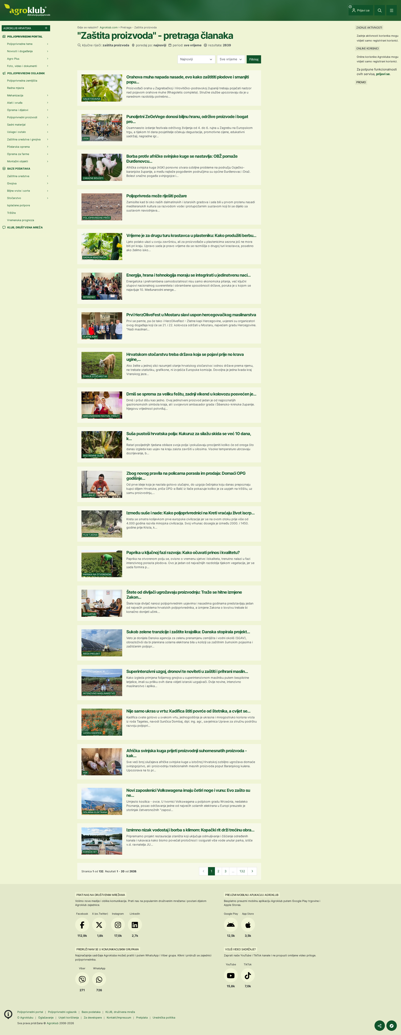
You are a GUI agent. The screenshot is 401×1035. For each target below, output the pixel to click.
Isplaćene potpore (18, 205)
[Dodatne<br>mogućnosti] (391, 1025)
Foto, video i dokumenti (22, 66)
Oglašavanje (45, 1017)
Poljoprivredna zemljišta (22, 80)
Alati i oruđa (14, 102)
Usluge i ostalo (16, 131)
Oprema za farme (18, 154)
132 (242, 871)
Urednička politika (164, 1017)
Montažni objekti (17, 161)
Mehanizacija (15, 95)
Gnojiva (11, 183)
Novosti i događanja (20, 51)
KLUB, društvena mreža (25, 227)
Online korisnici (367, 48)
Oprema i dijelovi (17, 110)
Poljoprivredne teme (19, 43)
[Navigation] (391, 10)
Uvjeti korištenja (68, 1017)
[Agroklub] (27, 10)
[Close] (379, 10)
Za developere (93, 1017)
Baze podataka (18, 168)
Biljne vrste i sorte (18, 190)
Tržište (11, 212)
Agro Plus (13, 58)
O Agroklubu (25, 1017)
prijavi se (383, 74)
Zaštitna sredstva (18, 176)
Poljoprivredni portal (30, 1012)
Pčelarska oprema (18, 146)
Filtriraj (253, 59)
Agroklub (52, 1023)
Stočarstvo (14, 198)
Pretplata (142, 1017)
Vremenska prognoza (20, 220)
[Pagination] (252, 871)
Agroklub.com (109, 27)
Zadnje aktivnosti (369, 27)
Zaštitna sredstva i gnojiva (24, 139)
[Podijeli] (379, 1025)
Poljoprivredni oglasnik (26, 73)
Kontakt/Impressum (119, 1017)
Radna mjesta (15, 87)
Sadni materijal (16, 124)
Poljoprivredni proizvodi (22, 117)
